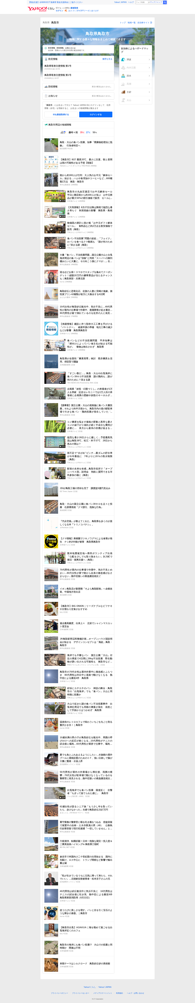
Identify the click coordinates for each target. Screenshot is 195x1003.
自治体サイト (143, 22)
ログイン (59, 11)
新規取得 (74, 8)
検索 (165, 2)
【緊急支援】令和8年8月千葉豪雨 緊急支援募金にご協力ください (55, 2)
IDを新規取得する (61, 114)
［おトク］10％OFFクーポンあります (83, 11)
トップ (123, 22)
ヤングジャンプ (156, 2)
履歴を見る (107, 59)
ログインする (96, 114)
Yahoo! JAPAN (120, 2)
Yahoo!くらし (90, 987)
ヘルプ (131, 2)
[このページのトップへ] (149, 988)
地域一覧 (132, 22)
